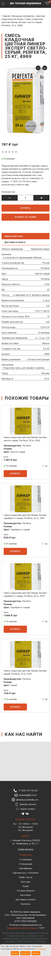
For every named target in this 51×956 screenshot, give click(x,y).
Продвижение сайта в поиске (22, 928)
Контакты (25, 904)
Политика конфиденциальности (25, 925)
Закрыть (35, 953)
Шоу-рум (25, 881)
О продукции (25, 864)
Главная (6, 16)
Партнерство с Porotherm (25, 872)
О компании (26, 859)
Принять (15, 953)
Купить (25, 208)
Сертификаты (25, 868)
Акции (25, 886)
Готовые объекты (25, 890)
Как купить (25, 895)
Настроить (25, 953)
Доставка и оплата (25, 899)
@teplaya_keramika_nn (27, 799)
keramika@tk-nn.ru (28, 795)
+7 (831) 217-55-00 (27, 790)
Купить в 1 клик (25, 217)
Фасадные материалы (23, 16)
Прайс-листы (25, 877)
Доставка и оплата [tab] (14, 242)
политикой (41, 949)
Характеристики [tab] (13, 236)
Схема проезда (25, 849)
